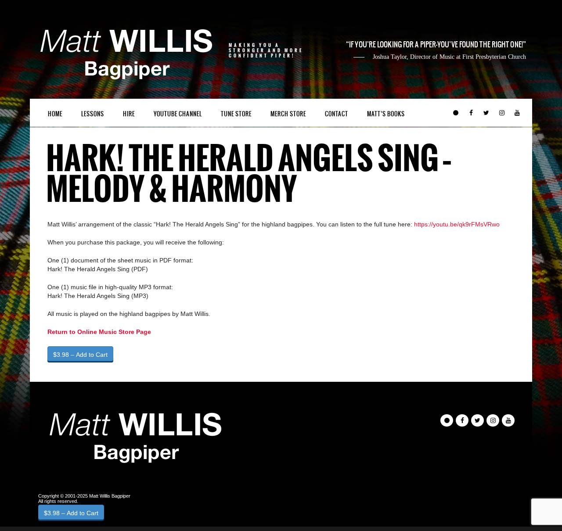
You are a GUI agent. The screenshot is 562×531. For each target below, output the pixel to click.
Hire (129, 114)
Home (55, 114)
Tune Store (236, 114)
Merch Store (288, 114)
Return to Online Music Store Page (99, 331)
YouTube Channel (178, 114)
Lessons (92, 114)
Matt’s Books (386, 114)
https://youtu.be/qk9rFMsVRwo (457, 224)
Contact (336, 114)
